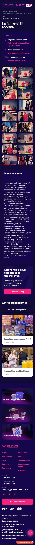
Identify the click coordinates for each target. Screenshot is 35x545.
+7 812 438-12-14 (8, 484)
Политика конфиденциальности (14, 535)
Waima (15, 521)
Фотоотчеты (7, 456)
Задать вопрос (24, 460)
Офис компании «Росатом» (18, 53)
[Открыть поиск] (20, 5)
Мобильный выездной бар (18, 43)
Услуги (4, 452)
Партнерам (6, 468)
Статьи (21, 456)
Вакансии (22, 470)
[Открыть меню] (23, 5)
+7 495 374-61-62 (8, 478)
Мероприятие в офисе (16, 60)
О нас (4, 460)
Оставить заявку (17, 291)
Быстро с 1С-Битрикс (24, 542)
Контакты (5, 464)
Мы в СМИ (22, 452)
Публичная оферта (9, 538)
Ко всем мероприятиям (17, 309)
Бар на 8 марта (13, 45)
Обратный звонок (17, 502)
